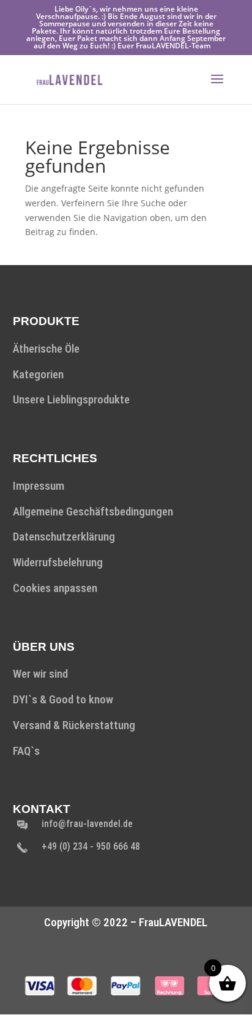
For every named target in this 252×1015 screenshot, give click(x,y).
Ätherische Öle (46, 349)
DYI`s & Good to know (63, 699)
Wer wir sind (40, 674)
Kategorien (38, 374)
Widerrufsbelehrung (58, 562)
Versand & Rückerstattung (74, 725)
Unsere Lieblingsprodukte (71, 399)
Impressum (38, 486)
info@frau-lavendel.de (87, 824)
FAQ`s (26, 751)
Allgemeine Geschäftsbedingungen (93, 511)
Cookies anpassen (55, 588)
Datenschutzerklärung (64, 537)
